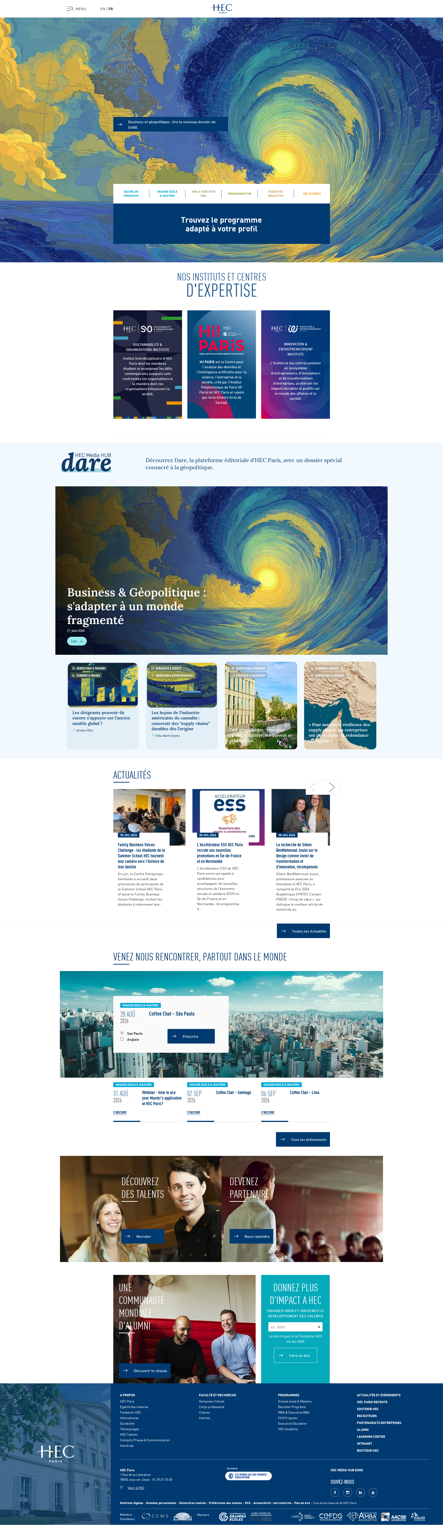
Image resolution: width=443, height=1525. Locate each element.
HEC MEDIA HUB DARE (347, 1470)
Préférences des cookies (225, 1503)
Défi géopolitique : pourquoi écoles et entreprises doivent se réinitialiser (261, 735)
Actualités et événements (379, 1395)
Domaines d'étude (211, 1401)
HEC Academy (288, 1428)
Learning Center (371, 1436)
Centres (204, 1417)
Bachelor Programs (292, 1406)
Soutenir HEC (368, 1408)
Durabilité (127, 1423)
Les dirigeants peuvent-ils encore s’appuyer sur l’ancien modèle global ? (101, 718)
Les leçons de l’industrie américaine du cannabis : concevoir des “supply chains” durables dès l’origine (181, 720)
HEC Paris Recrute (372, 1401)
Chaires (204, 1412)
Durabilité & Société (168, 668)
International (129, 1417)
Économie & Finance (88, 675)
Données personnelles (161, 1503)
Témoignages (129, 1428)
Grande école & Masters (295, 1401)
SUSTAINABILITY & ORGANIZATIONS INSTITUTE (147, 347)
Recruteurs (367, 1415)
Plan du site (302, 1503)
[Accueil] (221, 7)
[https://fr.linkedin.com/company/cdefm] (303, 1517)
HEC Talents (129, 1434)
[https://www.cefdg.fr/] (330, 1516)
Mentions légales (131, 1503)
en (102, 8)
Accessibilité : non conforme (272, 1503)
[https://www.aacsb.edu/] (393, 1517)
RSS (248, 1503)
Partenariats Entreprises (379, 1422)
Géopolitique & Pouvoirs (91, 668)
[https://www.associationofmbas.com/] (362, 1516)
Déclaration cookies (192, 1503)
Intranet (364, 1443)
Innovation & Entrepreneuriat (175, 675)
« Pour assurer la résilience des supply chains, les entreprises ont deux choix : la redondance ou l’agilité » (339, 732)
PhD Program (287, 1417)
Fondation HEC (130, 1412)
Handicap (127, 1445)
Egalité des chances (134, 1406)
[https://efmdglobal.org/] (418, 1517)
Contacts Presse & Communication (145, 1440)
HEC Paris (127, 1401)
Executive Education (292, 1423)
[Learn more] (295, 328)
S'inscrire (119, 1112)
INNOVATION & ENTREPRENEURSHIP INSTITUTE (296, 348)
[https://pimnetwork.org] (183, 1516)
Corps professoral (211, 1406)
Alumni (363, 1429)
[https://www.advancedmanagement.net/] (261, 1517)
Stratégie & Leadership (250, 675)
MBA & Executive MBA (293, 1412)
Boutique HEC (368, 1450)
